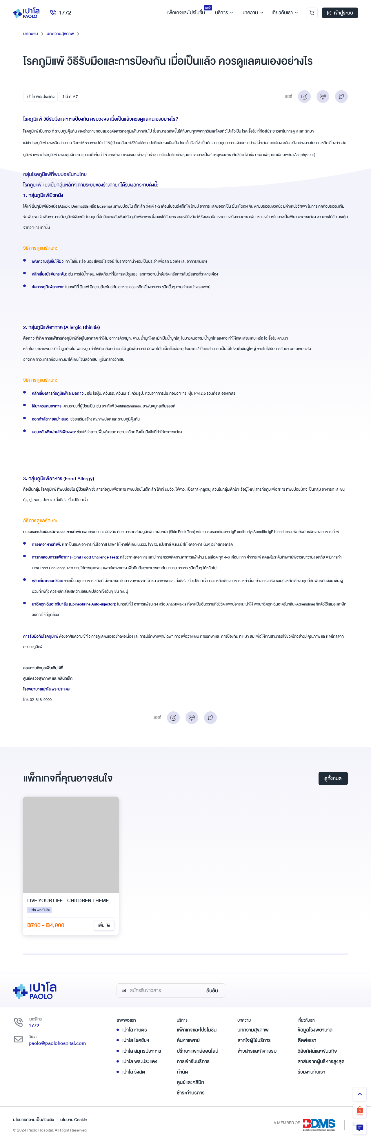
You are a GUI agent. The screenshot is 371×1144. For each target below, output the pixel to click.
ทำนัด (182, 1072)
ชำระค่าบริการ (191, 1093)
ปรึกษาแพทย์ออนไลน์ (197, 1051)
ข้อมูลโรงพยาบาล (315, 1030)
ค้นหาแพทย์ (188, 1040)
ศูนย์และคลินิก (190, 1082)
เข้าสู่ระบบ (343, 13)
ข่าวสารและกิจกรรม (257, 1051)
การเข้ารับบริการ (193, 1061)
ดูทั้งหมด (333, 778)
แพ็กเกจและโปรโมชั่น (197, 1030)
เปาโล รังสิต (133, 1072)
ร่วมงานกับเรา (311, 1072)
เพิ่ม (101, 925)
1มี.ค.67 (70, 96)
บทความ (249, 12)
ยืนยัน (212, 991)
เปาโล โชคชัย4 (135, 1040)
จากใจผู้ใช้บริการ (254, 1040)
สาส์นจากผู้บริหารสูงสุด (321, 1061)
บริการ (221, 12)
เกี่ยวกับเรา (282, 12)
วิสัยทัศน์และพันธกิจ (317, 1051)
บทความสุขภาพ (60, 33)
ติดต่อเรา (307, 1040)
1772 (65, 12)
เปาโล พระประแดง (40, 96)
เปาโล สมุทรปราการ (141, 1051)
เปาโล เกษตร (134, 1030)
